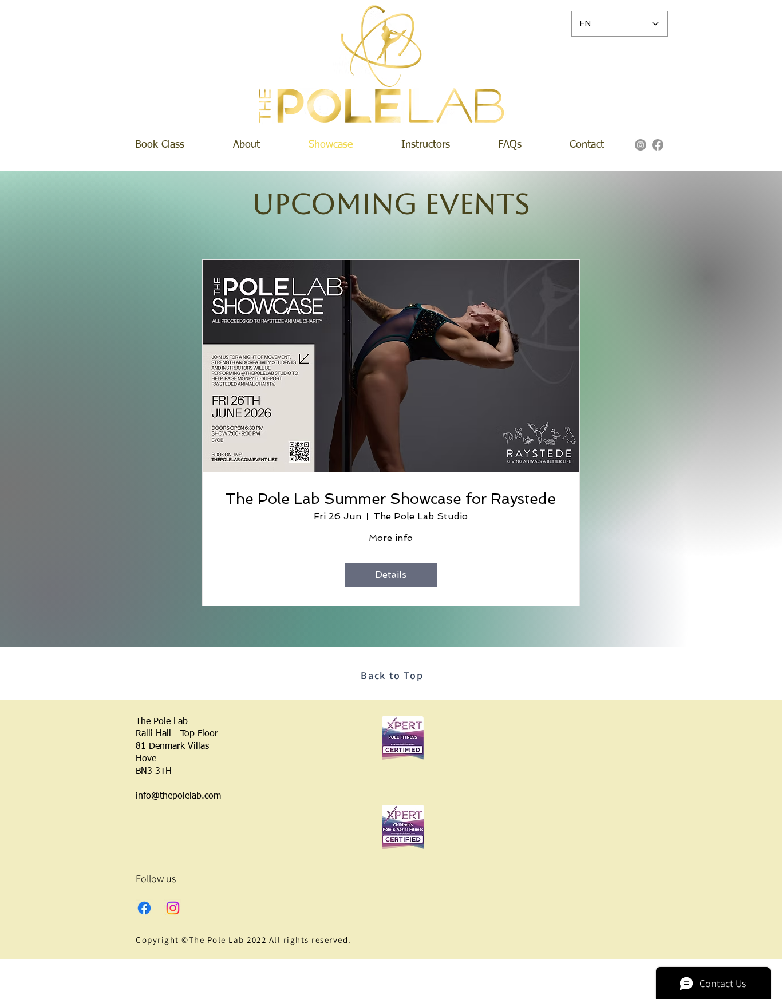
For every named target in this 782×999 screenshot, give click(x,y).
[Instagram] (640, 145)
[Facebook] (657, 145)
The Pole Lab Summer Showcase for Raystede (391, 498)
